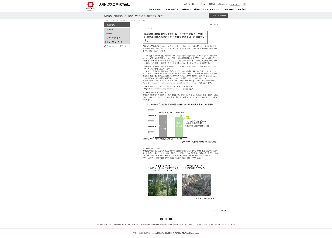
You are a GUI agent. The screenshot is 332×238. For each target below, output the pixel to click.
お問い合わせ (222, 4)
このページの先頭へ (220, 210)
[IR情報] (117, 34)
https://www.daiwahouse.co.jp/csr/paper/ (159, 89)
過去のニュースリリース (117, 46)
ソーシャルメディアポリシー (182, 224)
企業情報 (122, 20)
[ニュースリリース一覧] (117, 42)
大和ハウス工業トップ (111, 20)
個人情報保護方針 (147, 224)
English (232, 4)
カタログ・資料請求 (208, 4)
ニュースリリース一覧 (133, 20)
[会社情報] (117, 29)
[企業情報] (117, 24)
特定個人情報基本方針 (163, 224)
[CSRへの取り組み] (117, 38)
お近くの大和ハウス (191, 4)
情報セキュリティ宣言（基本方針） (127, 224)
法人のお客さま (172, 9)
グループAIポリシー (201, 224)
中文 (237, 4)
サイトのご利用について (105, 224)
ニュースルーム (227, 9)
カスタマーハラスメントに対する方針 (222, 224)
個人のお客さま (155, 9)
